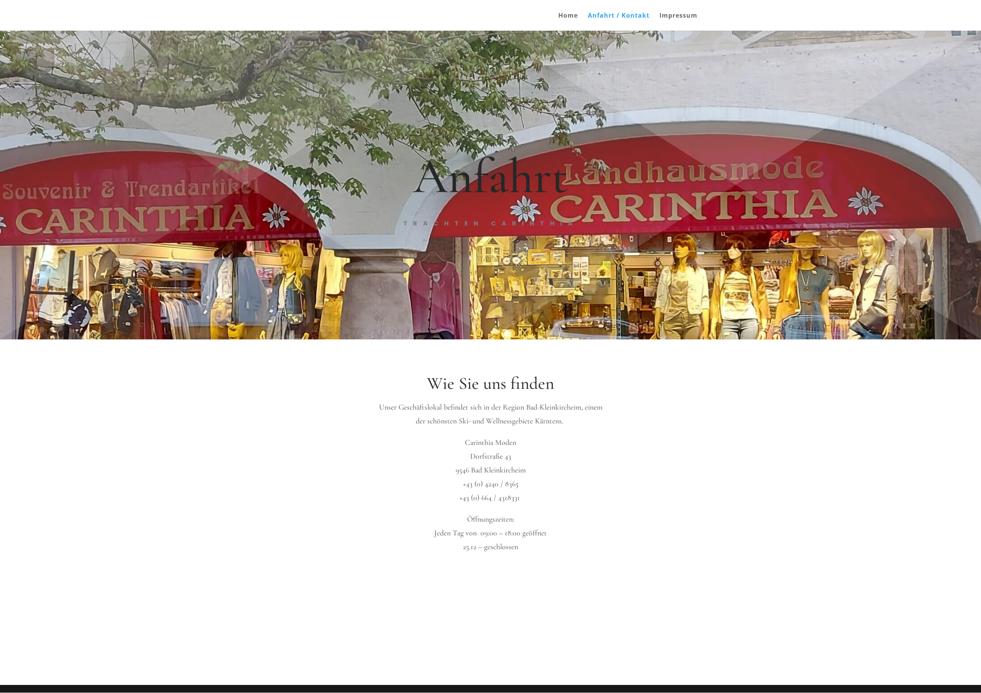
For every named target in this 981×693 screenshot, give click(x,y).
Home (568, 16)
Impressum (678, 16)
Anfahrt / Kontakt (619, 16)
